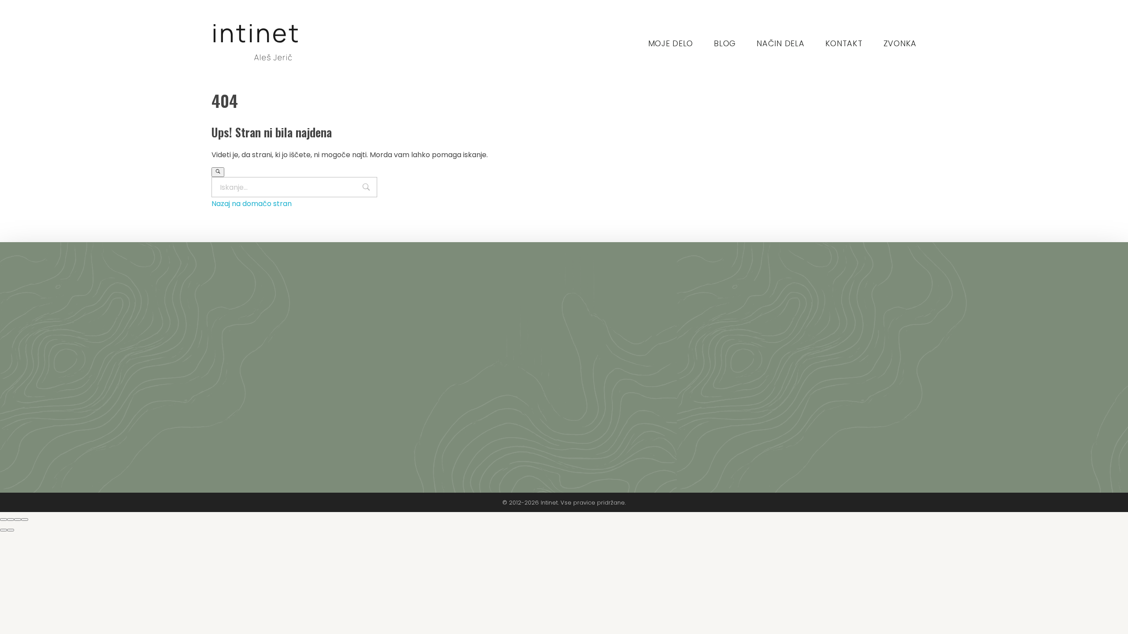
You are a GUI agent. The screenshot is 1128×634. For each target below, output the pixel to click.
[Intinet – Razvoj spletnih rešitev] (256, 42)
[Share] (10, 519)
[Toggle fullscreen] (17, 519)
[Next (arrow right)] (10, 530)
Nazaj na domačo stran (252, 204)
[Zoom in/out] (24, 519)
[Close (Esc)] (3, 519)
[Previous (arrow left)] (3, 530)
